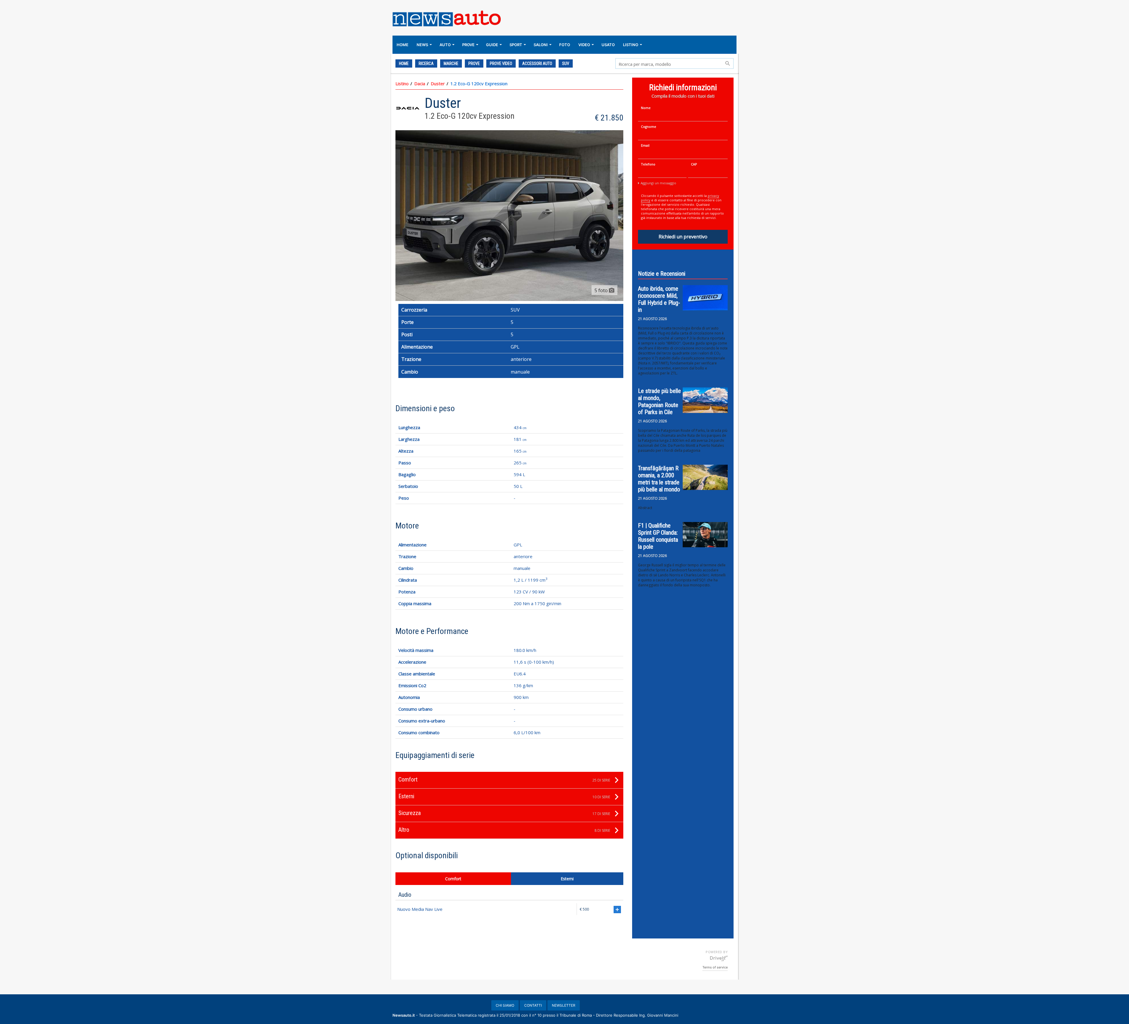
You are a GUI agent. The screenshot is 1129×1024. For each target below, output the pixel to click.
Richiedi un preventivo (683, 236)
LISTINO (630, 44)
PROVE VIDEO (501, 63)
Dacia (419, 83)
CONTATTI (533, 1005)
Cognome (648, 126)
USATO (608, 44)
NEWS (422, 44)
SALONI (541, 44)
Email (645, 145)
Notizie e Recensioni (661, 273)
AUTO (445, 44)
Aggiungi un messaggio (658, 183)
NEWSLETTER (563, 1005)
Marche (451, 63)
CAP (694, 164)
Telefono (648, 164)
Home (404, 63)
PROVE (468, 44)
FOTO (564, 44)
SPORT (516, 44)
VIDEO (584, 44)
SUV (565, 63)
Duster (438, 83)
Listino (402, 83)
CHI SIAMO (505, 1005)
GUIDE (492, 44)
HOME (402, 44)
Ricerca (426, 63)
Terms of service (715, 967)
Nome (646, 108)
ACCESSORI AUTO (537, 63)
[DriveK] (719, 958)
